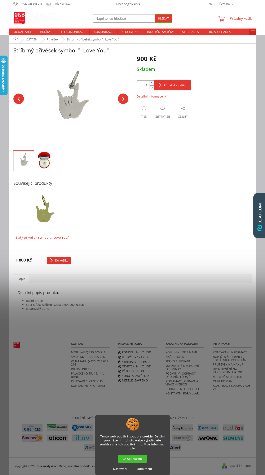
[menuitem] (22, 32)
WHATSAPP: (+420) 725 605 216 (89, 363)
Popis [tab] (21, 279)
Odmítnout (144, 469)
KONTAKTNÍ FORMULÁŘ (182, 393)
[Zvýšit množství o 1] (152, 83)
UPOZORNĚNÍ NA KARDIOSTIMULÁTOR (227, 370)
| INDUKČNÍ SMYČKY (82, 418)
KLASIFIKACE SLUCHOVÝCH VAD (231, 387)
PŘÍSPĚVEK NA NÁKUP (228, 364)
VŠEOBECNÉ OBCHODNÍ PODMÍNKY (182, 367)
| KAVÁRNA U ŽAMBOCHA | (177, 418)
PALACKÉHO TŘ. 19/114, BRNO (87, 375)
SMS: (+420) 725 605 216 (88, 356)
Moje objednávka (128, 4)
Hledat (163, 18)
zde (132, 448)
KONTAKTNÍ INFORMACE (88, 385)
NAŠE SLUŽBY (174, 356)
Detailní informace (150, 96)
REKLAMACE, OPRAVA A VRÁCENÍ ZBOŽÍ (181, 383)
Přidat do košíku (175, 85)
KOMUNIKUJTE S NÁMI (181, 352)
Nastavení (120, 469)
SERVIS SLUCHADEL (178, 361)
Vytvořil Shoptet (241, 466)
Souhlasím (134, 459)
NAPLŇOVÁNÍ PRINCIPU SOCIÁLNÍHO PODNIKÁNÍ (230, 358)
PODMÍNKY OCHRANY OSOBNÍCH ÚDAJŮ (180, 375)
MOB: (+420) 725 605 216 (88, 352)
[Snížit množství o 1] (152, 87)
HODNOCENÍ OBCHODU (182, 388)
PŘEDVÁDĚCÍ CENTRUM (87, 381)
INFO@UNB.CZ (81, 369)
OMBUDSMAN (223, 381)
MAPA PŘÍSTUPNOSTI (227, 376)
